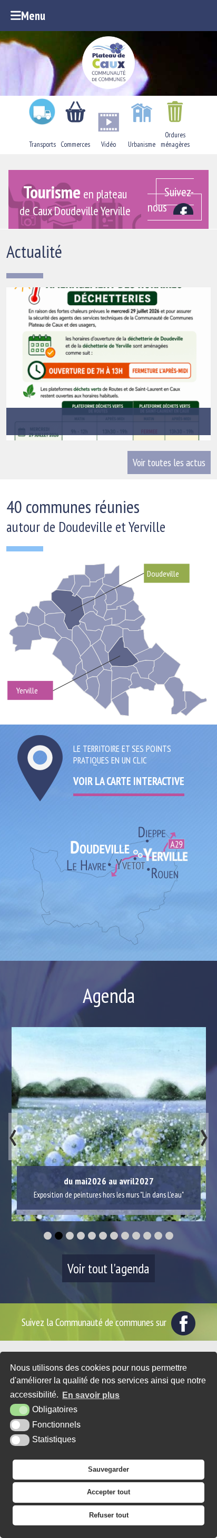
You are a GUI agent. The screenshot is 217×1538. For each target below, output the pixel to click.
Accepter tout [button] (108, 1492)
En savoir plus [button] (91, 1395)
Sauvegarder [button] (108, 1469)
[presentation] (12, 1136)
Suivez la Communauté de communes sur (95, 1322)
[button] (48, 1236)
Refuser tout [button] (109, 1515)
